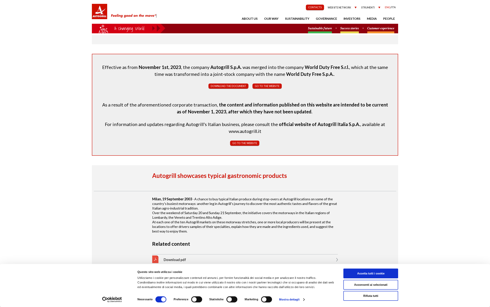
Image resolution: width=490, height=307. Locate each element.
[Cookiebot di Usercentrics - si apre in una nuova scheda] (112, 299)
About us (250, 18)
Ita (393, 7)
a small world (128, 28)
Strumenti (368, 7)
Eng (387, 7)
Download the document (228, 86)
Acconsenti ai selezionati (370, 284)
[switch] (196, 299)
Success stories (349, 28)
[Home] (99, 13)
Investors (352, 18)
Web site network (339, 7)
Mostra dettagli (289, 299)
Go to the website (267, 86)
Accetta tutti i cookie (371, 273)
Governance (326, 18)
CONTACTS (315, 7)
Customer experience (380, 28)
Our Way (271, 18)
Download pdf (175, 260)
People (389, 18)
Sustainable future (320, 28)
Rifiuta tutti (370, 295)
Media (372, 18)
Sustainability (297, 18)
